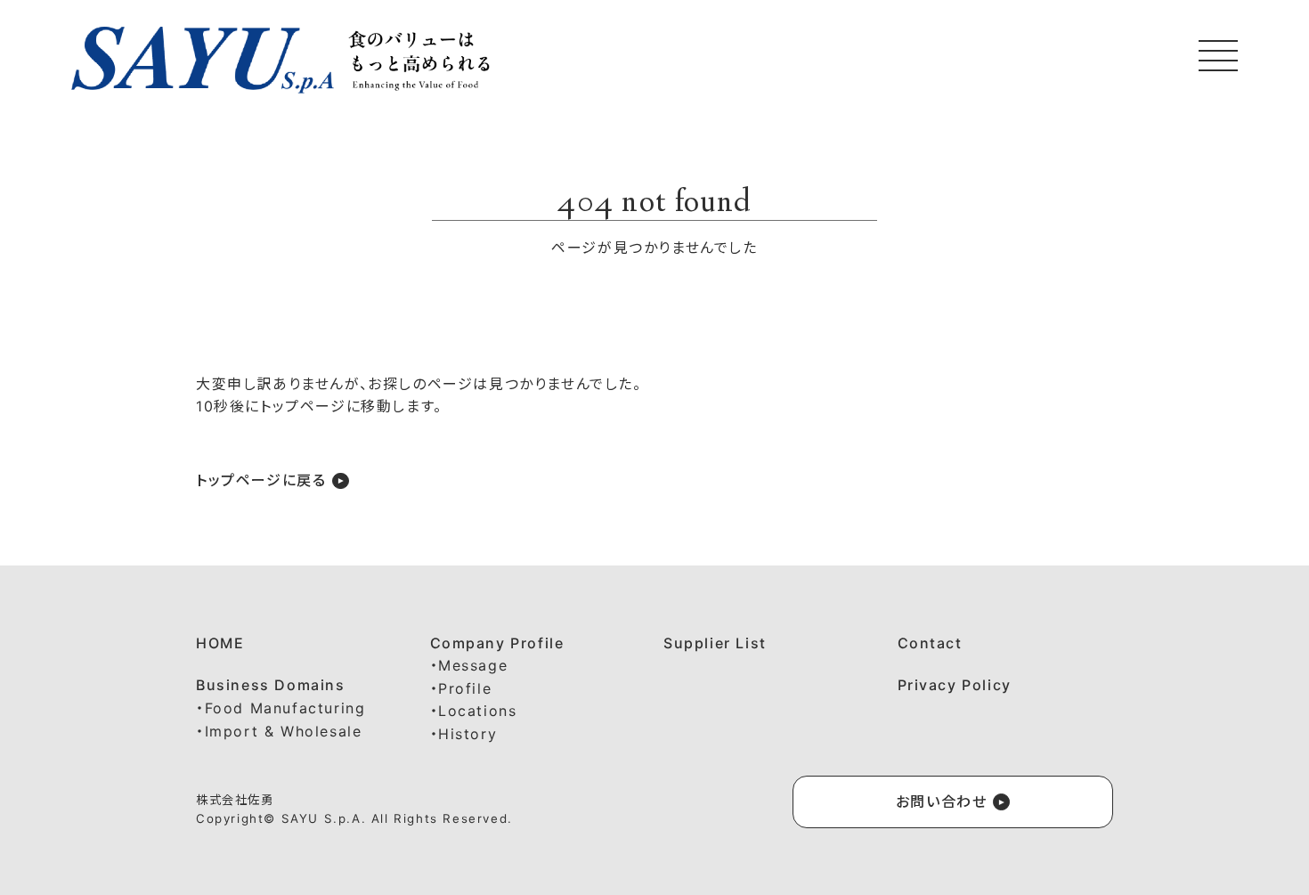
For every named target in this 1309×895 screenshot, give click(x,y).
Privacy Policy (955, 685)
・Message (469, 665)
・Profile (461, 688)
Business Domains (271, 685)
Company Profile (497, 643)
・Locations (473, 711)
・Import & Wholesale (279, 731)
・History (464, 734)
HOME (220, 643)
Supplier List (715, 643)
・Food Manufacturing (280, 708)
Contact (930, 643)
